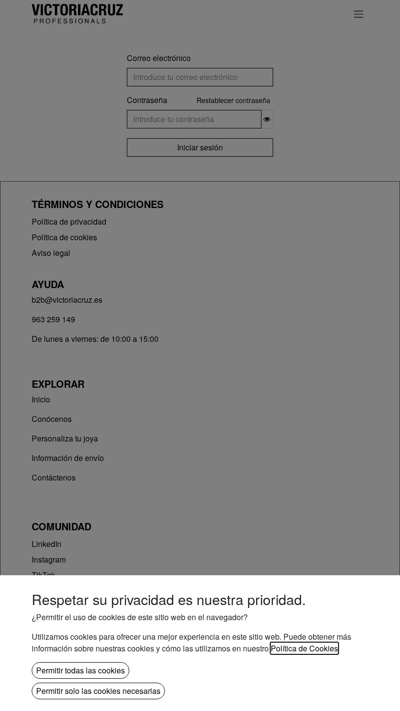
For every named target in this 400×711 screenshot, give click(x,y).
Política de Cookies (304, 648)
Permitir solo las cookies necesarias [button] (98, 690)
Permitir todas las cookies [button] (80, 670)
